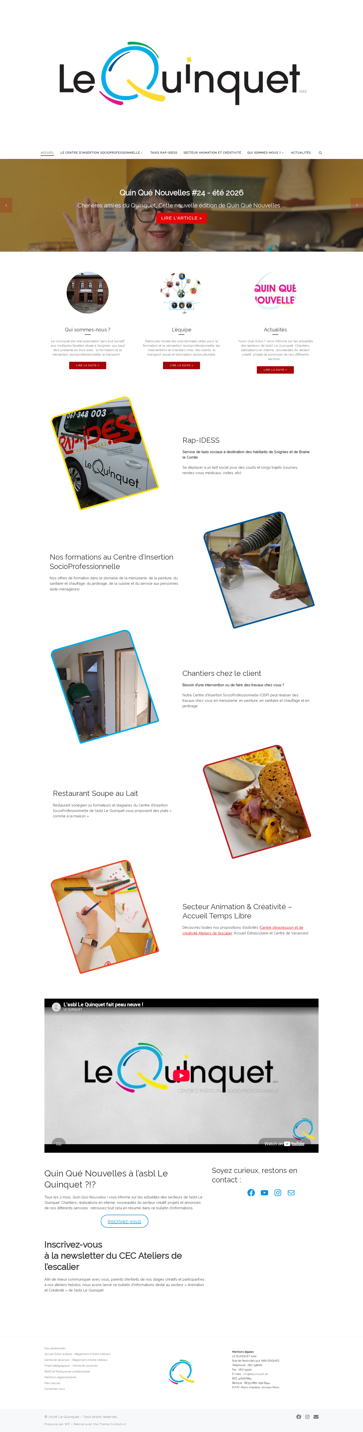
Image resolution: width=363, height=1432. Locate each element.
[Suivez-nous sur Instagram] (307, 1416)
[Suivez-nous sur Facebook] (298, 1416)
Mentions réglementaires (60, 1377)
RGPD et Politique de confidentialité (67, 1371)
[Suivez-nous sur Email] (316, 1416)
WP (67, 1424)
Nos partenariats (54, 1348)
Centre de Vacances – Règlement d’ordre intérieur (76, 1360)
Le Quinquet (69, 1417)
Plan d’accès (52, 1383)
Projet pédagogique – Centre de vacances (71, 1365)
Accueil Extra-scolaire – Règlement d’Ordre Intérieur (77, 1354)
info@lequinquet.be (255, 1374)
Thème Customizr (112, 1424)
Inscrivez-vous (124, 1221)
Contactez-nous (54, 1389)
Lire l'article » (181, 218)
